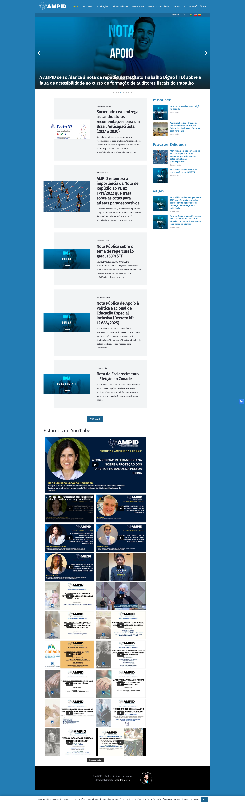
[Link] (52, 6)
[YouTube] (205, 6)
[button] (184, 15)
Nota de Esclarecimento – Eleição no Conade (118, 376)
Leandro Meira (122, 780)
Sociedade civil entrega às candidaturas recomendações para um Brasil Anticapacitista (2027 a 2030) (118, 121)
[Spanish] (200, 14)
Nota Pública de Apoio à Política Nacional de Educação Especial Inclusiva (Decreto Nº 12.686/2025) (118, 313)
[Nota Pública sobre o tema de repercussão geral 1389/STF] (67, 251)
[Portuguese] (191, 14)
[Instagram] (200, 6)
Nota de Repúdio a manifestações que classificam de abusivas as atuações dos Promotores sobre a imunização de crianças (185, 220)
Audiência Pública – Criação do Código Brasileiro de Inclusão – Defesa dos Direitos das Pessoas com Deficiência (185, 127)
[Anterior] (38, 52)
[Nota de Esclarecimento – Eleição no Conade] (67, 376)
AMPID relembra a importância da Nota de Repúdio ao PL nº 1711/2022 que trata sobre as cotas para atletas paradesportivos (118, 190)
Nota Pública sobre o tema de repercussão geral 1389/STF (115, 251)
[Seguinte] (206, 52)
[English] (195, 14)
